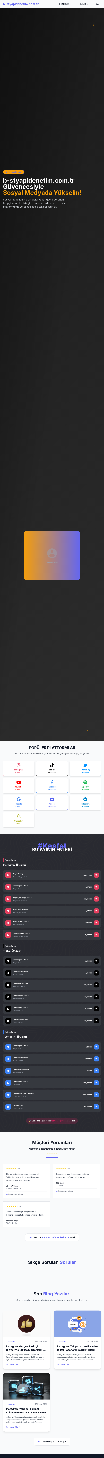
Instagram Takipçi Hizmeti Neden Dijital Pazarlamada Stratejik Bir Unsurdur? (77, 1350)
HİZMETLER (64, 4)
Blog (97, 4)
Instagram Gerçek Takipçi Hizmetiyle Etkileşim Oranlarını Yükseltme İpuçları (24, 1350)
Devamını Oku (12, 1364)
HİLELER (82, 4)
